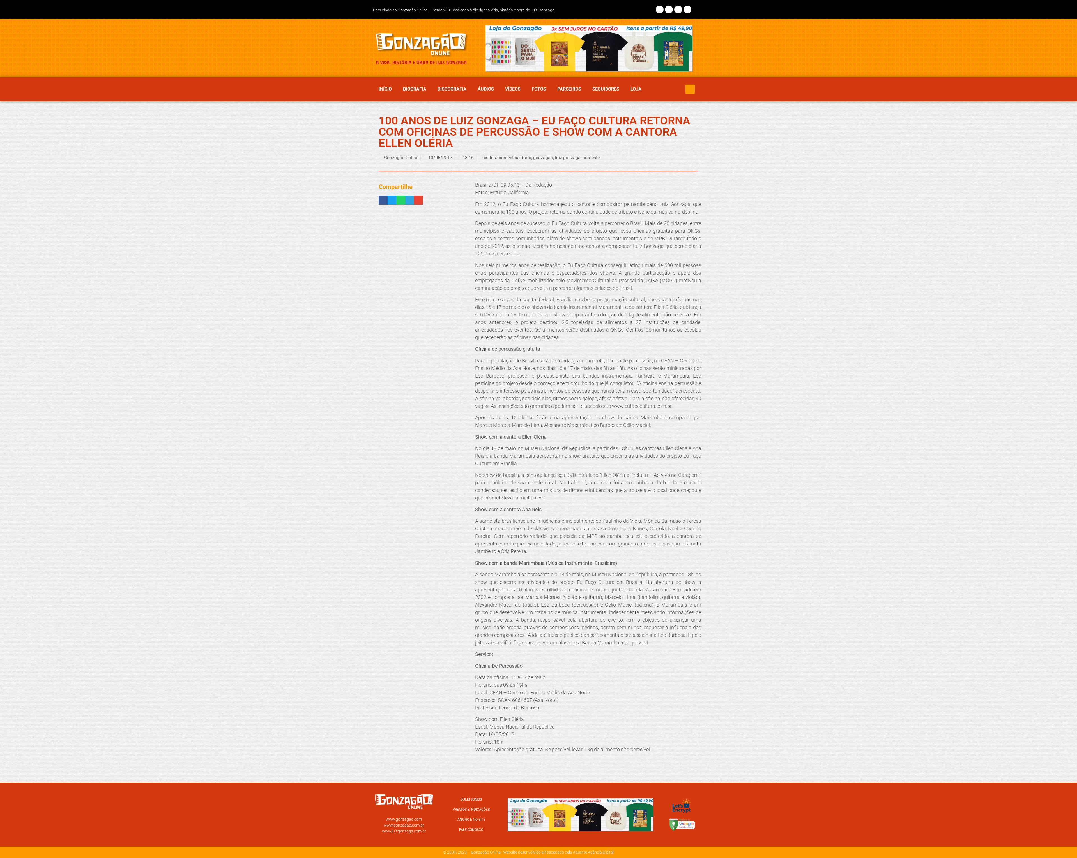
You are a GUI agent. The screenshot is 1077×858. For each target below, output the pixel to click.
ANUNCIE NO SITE (471, 820)
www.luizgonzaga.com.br (404, 831)
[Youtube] (687, 9)
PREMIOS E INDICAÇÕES (471, 809)
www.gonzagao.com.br (404, 825)
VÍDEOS (513, 89)
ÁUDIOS (486, 89)
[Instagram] (669, 9)
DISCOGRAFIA (452, 89)
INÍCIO (385, 89)
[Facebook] (660, 9)
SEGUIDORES (605, 89)
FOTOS (539, 89)
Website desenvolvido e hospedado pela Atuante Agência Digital (558, 852)
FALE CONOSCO (471, 830)
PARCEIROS (569, 89)
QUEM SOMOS (471, 799)
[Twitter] (678, 9)
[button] (690, 89)
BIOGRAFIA (414, 89)
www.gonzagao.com (404, 819)
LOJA (635, 89)
